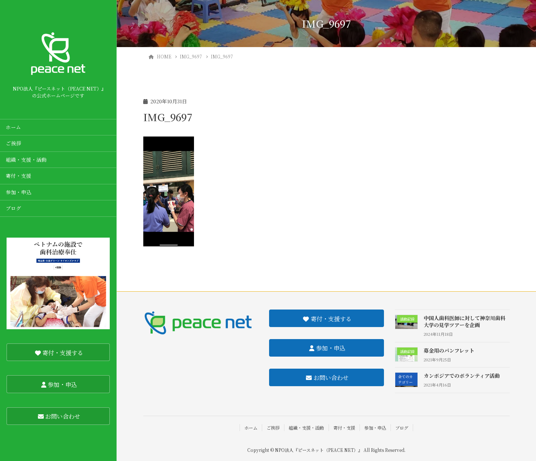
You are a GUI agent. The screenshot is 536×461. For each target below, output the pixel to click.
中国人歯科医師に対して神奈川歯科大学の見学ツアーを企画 (464, 321)
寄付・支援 (18, 175)
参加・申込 (18, 192)
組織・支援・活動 (26, 159)
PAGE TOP (517, 440)
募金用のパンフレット (449, 350)
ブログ (13, 208)
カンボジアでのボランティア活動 (462, 375)
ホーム (13, 127)
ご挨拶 (13, 143)
